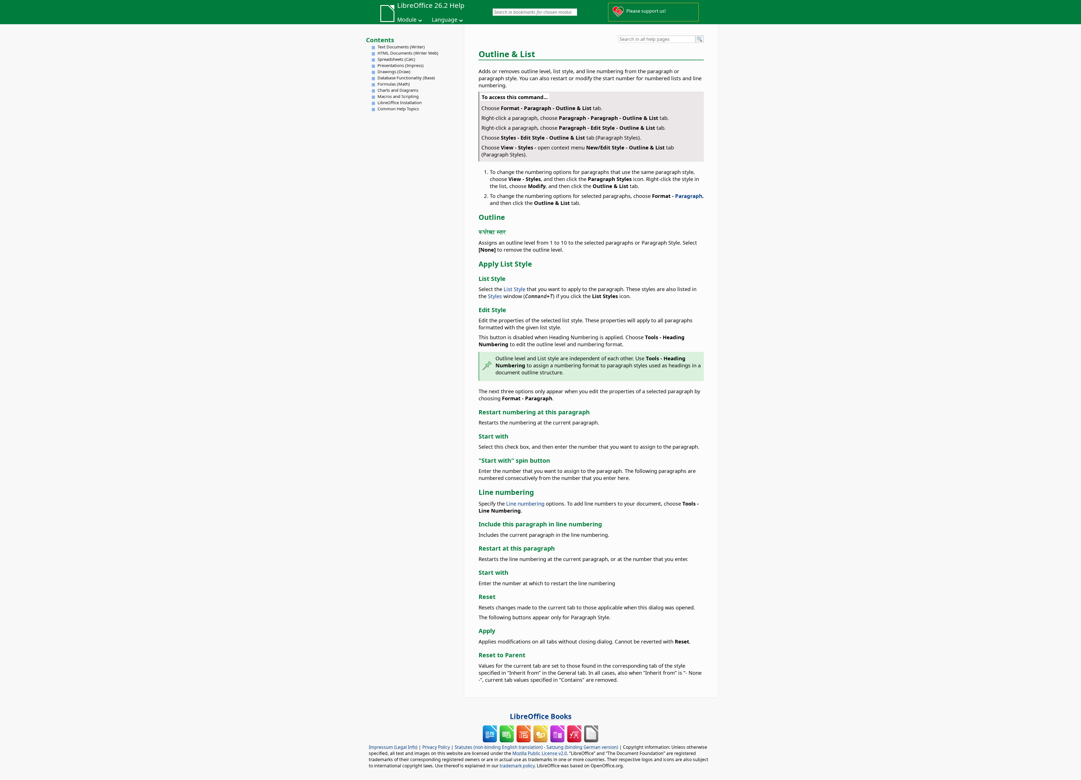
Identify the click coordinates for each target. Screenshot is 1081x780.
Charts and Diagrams (398, 90)
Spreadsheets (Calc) (396, 59)
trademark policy (517, 766)
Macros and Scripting (398, 96)
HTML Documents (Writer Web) (408, 53)
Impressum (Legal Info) (393, 747)
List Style (514, 288)
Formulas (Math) (394, 84)
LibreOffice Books (540, 716)
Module (407, 19)
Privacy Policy (436, 747)
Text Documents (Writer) (401, 47)
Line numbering (525, 503)
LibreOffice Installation (400, 102)
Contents (380, 39)
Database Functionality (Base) (406, 78)
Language (444, 19)
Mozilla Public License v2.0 (539, 753)
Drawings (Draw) (394, 71)
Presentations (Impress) (401, 65)
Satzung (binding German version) (582, 747)
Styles (495, 296)
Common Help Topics (398, 108)
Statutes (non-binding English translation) (499, 747)
